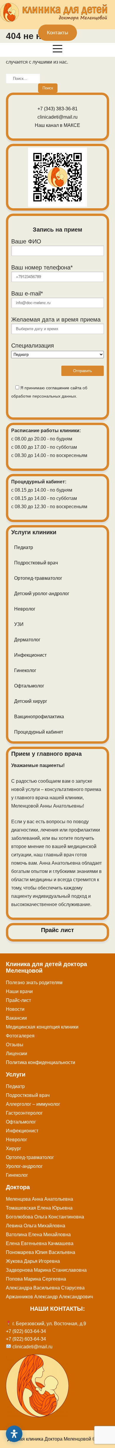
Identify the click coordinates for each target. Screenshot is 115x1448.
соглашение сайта (63, 387)
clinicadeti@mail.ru (57, 117)
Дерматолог (27, 639)
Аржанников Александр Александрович (49, 1296)
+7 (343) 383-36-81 (57, 108)
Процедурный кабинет (38, 732)
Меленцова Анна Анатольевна (39, 1199)
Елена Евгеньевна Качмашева (39, 1243)
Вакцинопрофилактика (39, 716)
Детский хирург (30, 701)
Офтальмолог (29, 685)
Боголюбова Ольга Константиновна (45, 1216)
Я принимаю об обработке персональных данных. (49, 391)
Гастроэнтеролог (24, 1113)
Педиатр (23, 547)
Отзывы (14, 1044)
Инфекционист (30, 655)
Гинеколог (25, 670)
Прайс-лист (18, 1000)
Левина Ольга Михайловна (35, 1225)
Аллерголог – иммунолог (33, 1104)
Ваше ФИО (26, 241)
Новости (15, 1009)
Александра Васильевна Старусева (45, 1287)
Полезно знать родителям (34, 982)
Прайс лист (57, 930)
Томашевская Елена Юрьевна (39, 1207)
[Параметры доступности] (14, 1434)
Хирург (13, 1148)
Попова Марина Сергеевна (36, 1278)
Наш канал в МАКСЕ (57, 125)
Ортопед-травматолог (38, 578)
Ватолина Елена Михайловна (38, 1234)
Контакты (57, 32)
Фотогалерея (20, 1035)
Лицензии (16, 1053)
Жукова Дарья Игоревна (33, 1261)
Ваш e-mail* (27, 293)
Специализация (32, 345)
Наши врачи (19, 991)
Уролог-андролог (24, 1166)
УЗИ (19, 624)
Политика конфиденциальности (40, 1062)
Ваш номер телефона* (42, 267)
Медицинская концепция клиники (42, 1026)
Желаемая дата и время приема (56, 319)
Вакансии (16, 1018)
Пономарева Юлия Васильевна (40, 1252)
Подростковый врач (36, 562)
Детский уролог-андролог (41, 593)
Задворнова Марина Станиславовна (46, 1270)
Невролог (24, 608)
